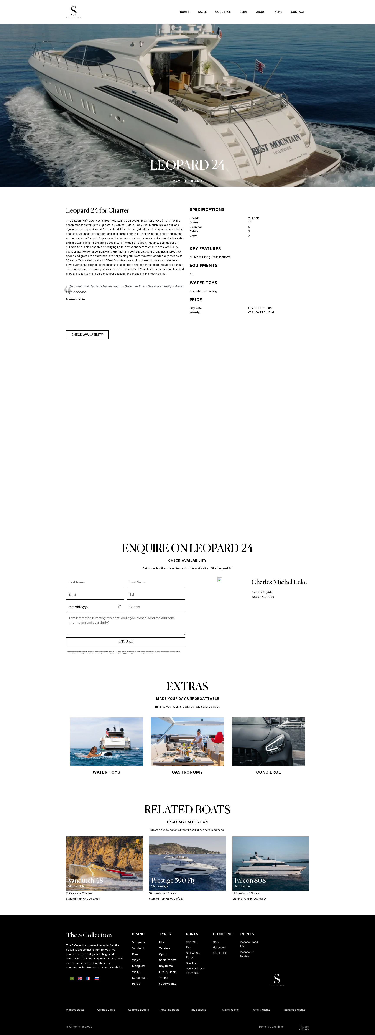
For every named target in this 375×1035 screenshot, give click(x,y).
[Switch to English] (80, 978)
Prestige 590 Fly (173, 881)
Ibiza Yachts (191, 1009)
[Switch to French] (88, 978)
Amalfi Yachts (254, 1009)
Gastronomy (187, 772)
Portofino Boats (163, 1009)
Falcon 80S (250, 881)
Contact (298, 11)
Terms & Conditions (271, 1026)
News (278, 11)
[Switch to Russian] (96, 978)
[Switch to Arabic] (72, 978)
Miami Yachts (223, 1009)
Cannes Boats (99, 1009)
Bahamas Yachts (287, 1009)
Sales (202, 11)
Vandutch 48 (85, 881)
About (261, 11)
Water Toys (106, 772)
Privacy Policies (304, 1028)
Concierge (223, 11)
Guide (243, 11)
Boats (184, 11)
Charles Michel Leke (279, 582)
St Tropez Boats (131, 1009)
